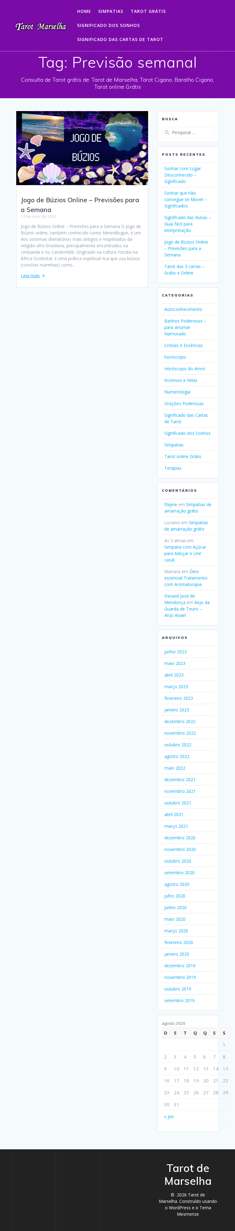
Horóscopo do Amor (184, 368)
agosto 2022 (176, 756)
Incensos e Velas (180, 380)
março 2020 (176, 931)
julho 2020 (174, 896)
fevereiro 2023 (178, 698)
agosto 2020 (176, 884)
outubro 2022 (177, 745)
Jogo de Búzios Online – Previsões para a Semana (186, 248)
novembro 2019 (180, 977)
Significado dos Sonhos (108, 25)
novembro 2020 (180, 849)
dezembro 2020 (180, 838)
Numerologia (177, 392)
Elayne (170, 504)
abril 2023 (174, 675)
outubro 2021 (177, 803)
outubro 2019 (177, 989)
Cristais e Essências (183, 345)
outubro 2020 (177, 861)
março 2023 (176, 686)
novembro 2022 (180, 733)
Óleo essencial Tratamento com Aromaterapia (185, 578)
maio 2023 (174, 663)
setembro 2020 (179, 872)
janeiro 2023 (176, 710)
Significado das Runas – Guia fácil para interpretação (187, 223)
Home (84, 11)
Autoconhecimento (183, 309)
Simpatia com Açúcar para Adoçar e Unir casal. (185, 553)
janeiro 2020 (176, 954)
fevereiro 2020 (178, 942)
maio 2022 (174, 768)
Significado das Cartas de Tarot (120, 39)
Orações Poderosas (184, 403)
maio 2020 (174, 919)
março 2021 (176, 826)
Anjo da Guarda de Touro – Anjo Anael (187, 608)
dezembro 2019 (180, 965)
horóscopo (175, 357)
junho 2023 (175, 652)
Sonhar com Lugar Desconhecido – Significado (182, 175)
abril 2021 (174, 814)
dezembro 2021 (180, 779)
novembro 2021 (180, 791)
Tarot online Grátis (182, 456)
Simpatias (110, 11)
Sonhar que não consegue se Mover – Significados (185, 199)
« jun (169, 1116)
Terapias (172, 468)
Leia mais (30, 275)
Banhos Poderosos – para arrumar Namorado (185, 327)
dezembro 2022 (180, 721)
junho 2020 (175, 907)
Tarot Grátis (148, 11)
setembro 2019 (179, 1000)
